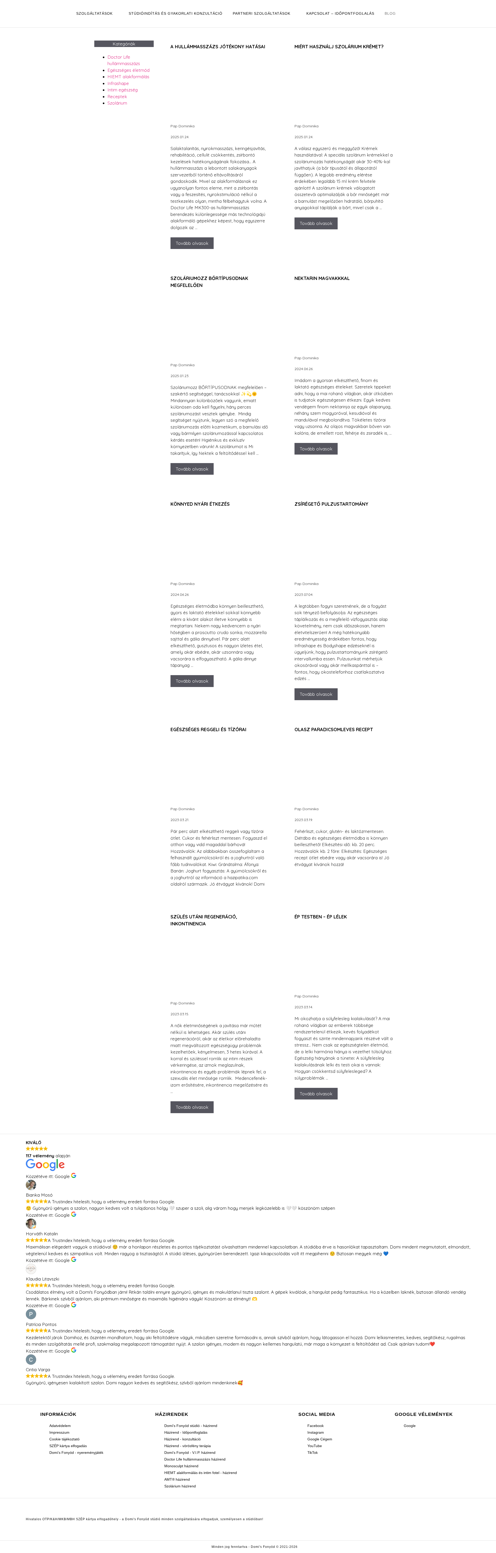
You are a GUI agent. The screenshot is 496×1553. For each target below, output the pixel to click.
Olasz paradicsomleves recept (334, 729)
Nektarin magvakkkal (322, 278)
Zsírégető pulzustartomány (331, 504)
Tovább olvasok (192, 243)
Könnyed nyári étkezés (200, 504)
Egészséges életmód (128, 70)
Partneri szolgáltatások (261, 13)
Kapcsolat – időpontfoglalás (340, 13)
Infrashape (118, 83)
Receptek (117, 96)
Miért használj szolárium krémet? (339, 47)
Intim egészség (122, 89)
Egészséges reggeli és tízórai (208, 729)
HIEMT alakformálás (128, 76)
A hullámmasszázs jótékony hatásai (218, 47)
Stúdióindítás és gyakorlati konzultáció (175, 13)
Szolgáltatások (94, 13)
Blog (390, 13)
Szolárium (117, 103)
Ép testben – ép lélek (321, 917)
